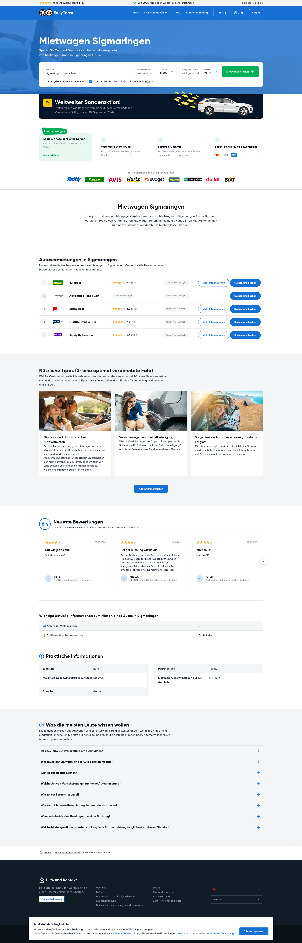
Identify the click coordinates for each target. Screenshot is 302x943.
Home (47, 852)
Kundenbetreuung (197, 13)
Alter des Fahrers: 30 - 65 (108, 81)
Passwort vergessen (164, 892)
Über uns (101, 887)
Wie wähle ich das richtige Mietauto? (115, 896)
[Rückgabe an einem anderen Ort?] (45, 81)
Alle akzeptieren (254, 931)
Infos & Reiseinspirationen (148, 13)
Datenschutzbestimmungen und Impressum (119, 905)
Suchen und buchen (245, 282)
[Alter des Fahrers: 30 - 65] (90, 81)
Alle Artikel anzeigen (151, 489)
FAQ (177, 13)
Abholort (50, 69)
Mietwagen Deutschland (68, 852)
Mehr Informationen (214, 282)
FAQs (99, 892)
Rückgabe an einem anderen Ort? (66, 81)
